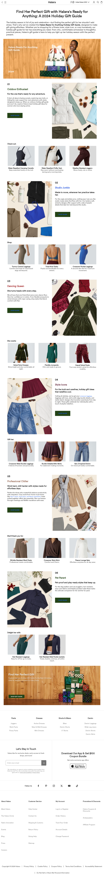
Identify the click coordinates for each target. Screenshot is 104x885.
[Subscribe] (43, 763)
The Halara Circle (7, 816)
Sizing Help (32, 836)
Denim (90, 718)
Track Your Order (62, 823)
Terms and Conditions (26, 772)
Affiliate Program (89, 825)
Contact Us (32, 816)
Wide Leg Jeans (90, 727)
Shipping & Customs (35, 823)
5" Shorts (65, 731)
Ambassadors (88, 818)
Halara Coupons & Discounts (89, 810)
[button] (2, 2)
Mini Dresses (39, 731)
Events (3, 830)
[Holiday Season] (52, 685)
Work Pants (14, 727)
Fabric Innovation (7, 823)
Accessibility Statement (93, 866)
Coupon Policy (56, 866)
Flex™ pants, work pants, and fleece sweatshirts (25, 496)
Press (3, 843)
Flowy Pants (13, 731)
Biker (65, 723)
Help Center (32, 809)
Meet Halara (5, 809)
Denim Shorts (65, 727)
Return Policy (33, 830)
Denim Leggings (90, 723)
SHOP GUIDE (15, 115)
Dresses (39, 718)
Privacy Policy (36, 772)
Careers (4, 850)
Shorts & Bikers (65, 718)
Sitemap (31, 843)
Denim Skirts (90, 734)
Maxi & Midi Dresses (39, 727)
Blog (2, 836)
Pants (13, 718)
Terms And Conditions (73, 866)
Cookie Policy (43, 866)
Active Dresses (39, 723)
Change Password (62, 836)
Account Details (61, 830)
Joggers (14, 723)
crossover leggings (86, 396)
